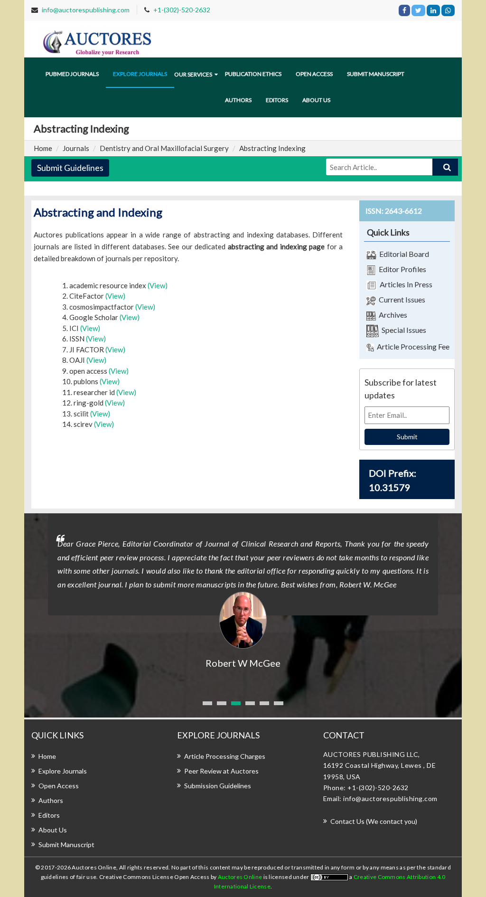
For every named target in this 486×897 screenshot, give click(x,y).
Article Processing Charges (224, 756)
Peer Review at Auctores (221, 771)
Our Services (193, 74)
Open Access (314, 73)
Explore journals (140, 73)
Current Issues (400, 299)
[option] (243, 591)
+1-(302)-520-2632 (181, 10)
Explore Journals (62, 771)
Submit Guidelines (70, 167)
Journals (76, 148)
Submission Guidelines (217, 786)
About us (316, 100)
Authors (238, 100)
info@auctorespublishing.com (86, 10)
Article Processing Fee (411, 346)
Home (43, 148)
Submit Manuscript (375, 73)
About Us (52, 830)
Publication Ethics (253, 73)
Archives (391, 314)
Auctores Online (240, 876)
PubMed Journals (72, 73)
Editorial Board (402, 253)
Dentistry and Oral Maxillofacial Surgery (164, 148)
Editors (277, 100)
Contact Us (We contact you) (373, 821)
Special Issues (402, 329)
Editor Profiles (401, 269)
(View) (158, 285)
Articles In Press (404, 284)
